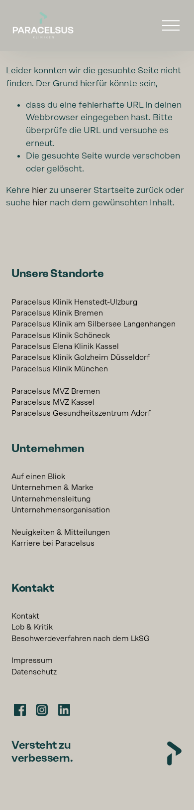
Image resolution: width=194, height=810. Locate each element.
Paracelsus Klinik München (59, 368)
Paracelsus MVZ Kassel (53, 402)
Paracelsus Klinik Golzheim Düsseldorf (80, 357)
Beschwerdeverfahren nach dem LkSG (80, 638)
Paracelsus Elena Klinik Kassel (65, 346)
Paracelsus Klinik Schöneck (60, 335)
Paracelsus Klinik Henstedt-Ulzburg (74, 302)
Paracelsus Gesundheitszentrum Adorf (81, 413)
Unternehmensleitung (51, 498)
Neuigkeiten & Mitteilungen (60, 532)
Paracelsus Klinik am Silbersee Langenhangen (93, 324)
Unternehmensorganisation (60, 509)
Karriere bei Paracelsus (53, 543)
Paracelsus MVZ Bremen (55, 391)
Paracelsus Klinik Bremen (57, 313)
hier (39, 190)
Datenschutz (34, 671)
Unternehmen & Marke (52, 487)
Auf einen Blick (38, 476)
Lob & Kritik (32, 627)
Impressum (32, 660)
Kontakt (25, 616)
